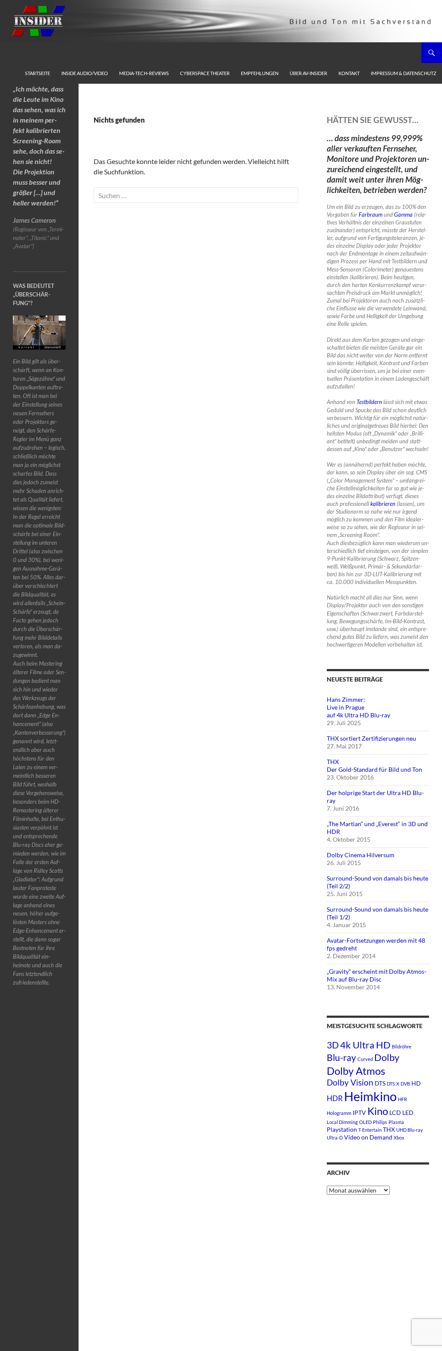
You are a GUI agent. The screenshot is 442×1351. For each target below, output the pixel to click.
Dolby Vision (350, 1082)
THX (389, 1129)
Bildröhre (401, 1046)
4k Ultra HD (365, 1045)
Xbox (399, 1137)
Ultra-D (335, 1137)
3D (333, 1044)
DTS (380, 1083)
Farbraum (370, 214)
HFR (402, 1099)
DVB (405, 1083)
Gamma (403, 214)
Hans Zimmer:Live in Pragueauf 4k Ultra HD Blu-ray (358, 707)
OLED (365, 1122)
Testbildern (369, 401)
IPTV (359, 1112)
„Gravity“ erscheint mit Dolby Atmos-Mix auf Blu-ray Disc (376, 975)
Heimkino (370, 1096)
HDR (335, 1098)
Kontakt (349, 73)
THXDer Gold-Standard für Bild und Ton (374, 765)
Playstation (342, 1129)
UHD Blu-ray (409, 1130)
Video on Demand (368, 1137)
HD (416, 1083)
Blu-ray (341, 1057)
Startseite (37, 73)
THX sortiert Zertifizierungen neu (371, 738)
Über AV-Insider (308, 73)
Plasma (396, 1122)
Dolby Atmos (356, 1070)
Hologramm (339, 1113)
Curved (365, 1059)
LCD (395, 1112)
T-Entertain (370, 1130)
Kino (377, 1111)
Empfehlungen (259, 73)
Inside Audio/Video (84, 73)
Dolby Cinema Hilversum (361, 855)
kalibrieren (382, 503)
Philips (380, 1122)
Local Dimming (342, 1122)
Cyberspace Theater (205, 73)
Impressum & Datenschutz (403, 73)
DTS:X (393, 1083)
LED (408, 1112)
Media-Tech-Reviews (144, 73)
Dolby (386, 1057)
